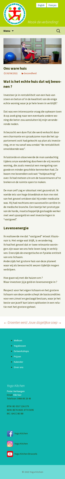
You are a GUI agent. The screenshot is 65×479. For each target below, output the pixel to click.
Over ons (18, 367)
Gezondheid (30, 73)
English (41, 5)
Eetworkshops (21, 351)
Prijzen (17, 356)
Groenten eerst (15, 322)
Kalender (18, 361)
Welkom (18, 340)
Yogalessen (20, 345)
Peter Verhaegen (16, 391)
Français (52, 5)
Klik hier (17, 394)
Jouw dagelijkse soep (45, 322)
